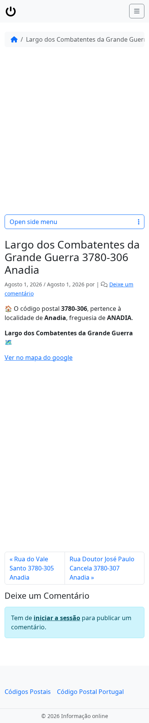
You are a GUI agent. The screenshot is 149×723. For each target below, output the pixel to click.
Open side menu (33, 222)
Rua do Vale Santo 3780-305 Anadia (32, 568)
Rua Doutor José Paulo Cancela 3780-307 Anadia (102, 568)
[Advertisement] (74, 130)
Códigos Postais (28, 691)
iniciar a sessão (57, 618)
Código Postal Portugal (90, 691)
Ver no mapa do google (39, 357)
